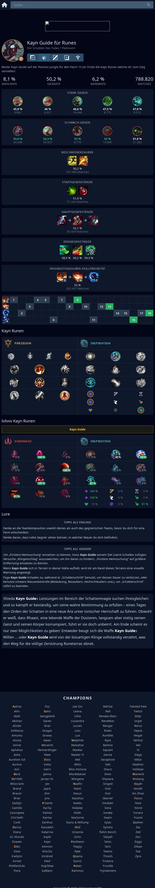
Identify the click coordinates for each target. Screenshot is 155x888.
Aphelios (17, 750)
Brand (17, 788)
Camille (17, 808)
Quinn (77, 861)
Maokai (77, 750)
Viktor (138, 759)
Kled (47, 861)
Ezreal (17, 861)
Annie (17, 745)
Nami (77, 788)
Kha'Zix (47, 851)
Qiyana (77, 856)
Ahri (17, 711)
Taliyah (108, 837)
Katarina (47, 832)
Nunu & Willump (77, 822)
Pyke (77, 851)
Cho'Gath (17, 817)
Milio (77, 764)
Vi (138, 750)
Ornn (77, 837)
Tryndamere (108, 871)
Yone (138, 803)
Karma (47, 817)
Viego (138, 755)
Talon (107, 842)
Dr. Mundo (17, 837)
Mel (77, 759)
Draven (17, 842)
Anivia (17, 740)
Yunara (138, 813)
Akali (17, 716)
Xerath (138, 788)
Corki (17, 822)
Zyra (138, 856)
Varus (138, 726)
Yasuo (138, 798)
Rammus (78, 871)
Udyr (138, 716)
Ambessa (17, 730)
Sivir (108, 793)
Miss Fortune (77, 769)
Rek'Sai (108, 706)
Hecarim (47, 745)
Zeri (138, 837)
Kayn (47, 842)
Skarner (108, 798)
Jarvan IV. (47, 779)
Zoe (138, 851)
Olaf (77, 827)
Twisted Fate (138, 706)
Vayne (138, 730)
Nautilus (77, 798)
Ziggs (138, 842)
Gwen (47, 740)
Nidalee (77, 808)
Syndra (108, 827)
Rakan (77, 866)
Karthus (47, 822)
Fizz (47, 706)
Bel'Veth (17, 779)
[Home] (4, 4)
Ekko (17, 846)
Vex (138, 745)
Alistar (17, 726)
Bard (17, 774)
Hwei (47, 755)
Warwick (138, 774)
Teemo (107, 851)
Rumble (108, 735)
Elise (17, 851)
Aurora (17, 764)
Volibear (138, 769)
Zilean (138, 846)
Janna (47, 774)
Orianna (77, 832)
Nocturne (77, 817)
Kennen (47, 846)
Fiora (17, 871)
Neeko (77, 803)
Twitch (138, 711)
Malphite (77, 740)
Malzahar (77, 745)
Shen (107, 774)
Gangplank (47, 716)
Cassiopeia (17, 813)
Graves (47, 735)
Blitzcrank (17, 784)
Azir (17, 769)
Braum (17, 793)
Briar (17, 798)
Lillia (77, 716)
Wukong (138, 779)
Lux (77, 735)
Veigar (138, 735)
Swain (108, 817)
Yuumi (138, 817)
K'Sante (47, 803)
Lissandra (77, 721)
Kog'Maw (47, 866)
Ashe (17, 755)
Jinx (47, 798)
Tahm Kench (107, 832)
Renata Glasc (108, 716)
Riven (108, 730)
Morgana (77, 779)
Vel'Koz (138, 740)
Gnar (47, 726)
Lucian (77, 726)
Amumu (17, 735)
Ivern (47, 769)
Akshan (17, 721)
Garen (47, 721)
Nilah (77, 813)
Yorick (138, 808)
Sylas (107, 822)
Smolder (107, 803)
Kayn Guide (77, 429)
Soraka (107, 813)
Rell (107, 711)
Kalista (47, 813)
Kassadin (47, 827)
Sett (107, 764)
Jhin (47, 793)
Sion (108, 788)
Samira (108, 745)
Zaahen (138, 822)
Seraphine (108, 759)
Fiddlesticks (17, 866)
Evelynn (17, 856)
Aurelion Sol (17, 759)
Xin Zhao (138, 793)
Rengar (108, 726)
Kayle (47, 837)
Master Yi (77, 755)
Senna (108, 755)
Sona (108, 808)
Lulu (78, 730)
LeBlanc (47, 871)
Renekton (108, 721)
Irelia (47, 764)
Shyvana (107, 779)
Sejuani (108, 750)
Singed (108, 784)
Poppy (77, 846)
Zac (138, 827)
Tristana (107, 861)
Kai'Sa (47, 808)
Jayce (47, 788)
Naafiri (77, 784)
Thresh (108, 856)
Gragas (47, 730)
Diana (17, 832)
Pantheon (77, 842)
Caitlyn (17, 803)
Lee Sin (77, 706)
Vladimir (138, 764)
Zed (138, 832)
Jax (47, 784)
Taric (108, 846)
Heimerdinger (47, 750)
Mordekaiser (77, 774)
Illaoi (47, 759)
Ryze (108, 740)
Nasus (77, 793)
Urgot (138, 721)
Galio (47, 711)
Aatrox (17, 706)
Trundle (108, 866)
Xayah (138, 784)
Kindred (47, 856)
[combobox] (81, 4)
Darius (17, 827)
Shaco (108, 769)
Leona (77, 711)
